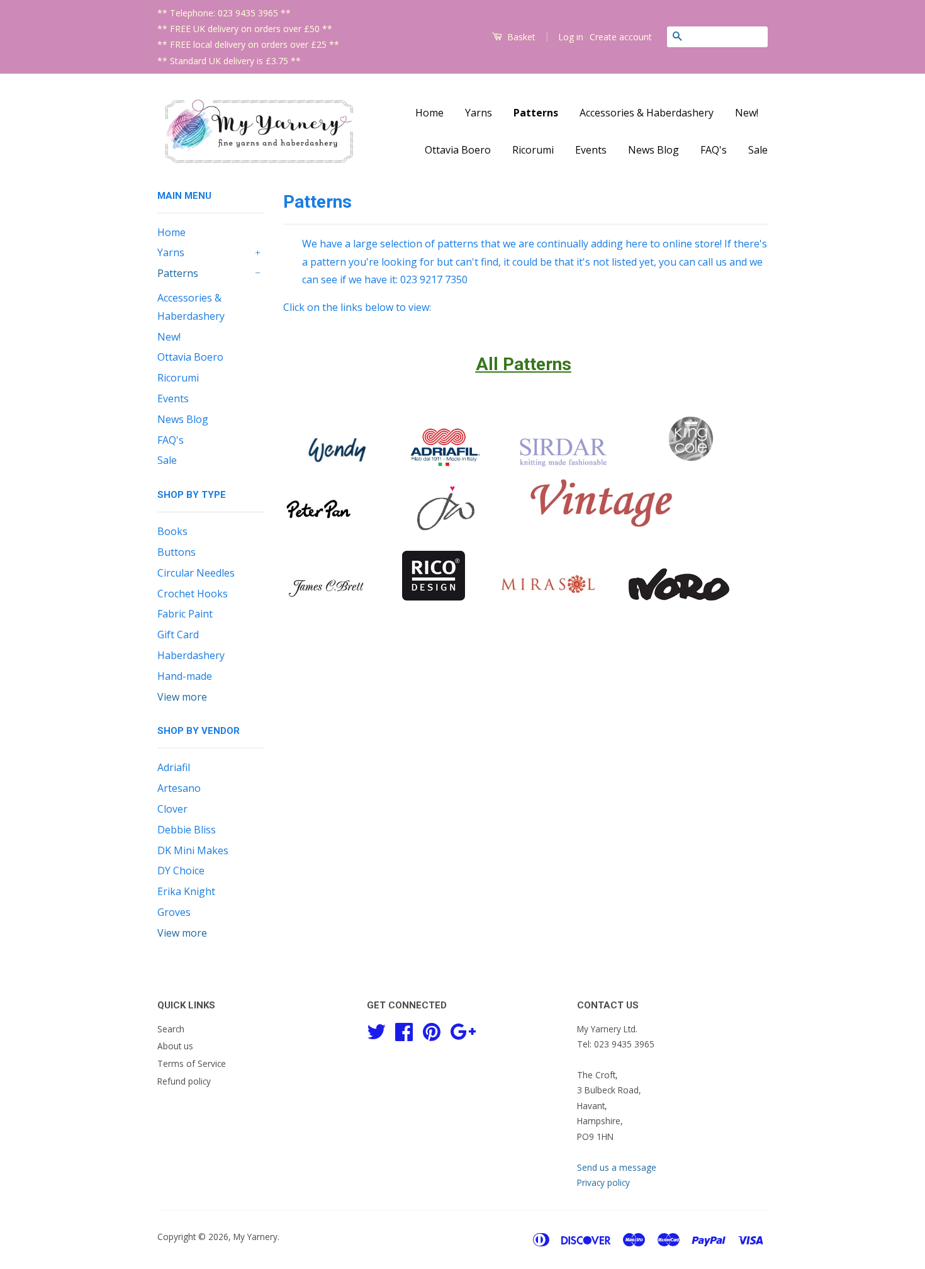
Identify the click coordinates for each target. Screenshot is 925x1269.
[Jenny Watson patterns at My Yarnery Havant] (446, 532)
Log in (570, 37)
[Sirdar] (563, 463)
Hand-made (184, 676)
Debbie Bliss (186, 830)
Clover (172, 809)
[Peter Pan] (318, 532)
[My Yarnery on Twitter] (376, 1029)
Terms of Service (191, 1063)
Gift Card (178, 634)
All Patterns (523, 364)
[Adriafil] (445, 463)
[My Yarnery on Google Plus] (463, 1029)
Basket (520, 37)
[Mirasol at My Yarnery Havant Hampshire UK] (548, 597)
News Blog (653, 150)
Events (591, 150)
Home (429, 113)
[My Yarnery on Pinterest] (431, 1029)
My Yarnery (255, 1237)
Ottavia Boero (458, 150)
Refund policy (184, 1081)
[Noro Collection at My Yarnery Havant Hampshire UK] (679, 597)
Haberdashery (191, 655)
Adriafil (173, 767)
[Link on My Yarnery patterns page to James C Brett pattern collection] (326, 597)
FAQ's (713, 150)
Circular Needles (196, 573)
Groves (174, 912)
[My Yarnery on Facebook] (404, 1029)
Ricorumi (533, 150)
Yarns (478, 113)
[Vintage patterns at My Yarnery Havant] (602, 532)
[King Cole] (691, 463)
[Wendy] (338, 463)
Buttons (176, 552)
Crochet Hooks (192, 594)
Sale (758, 150)
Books (172, 531)
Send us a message (616, 1167)
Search (170, 1029)
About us (175, 1046)
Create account (621, 37)
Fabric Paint (185, 614)
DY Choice (181, 870)
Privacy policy (603, 1182)
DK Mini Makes (192, 850)
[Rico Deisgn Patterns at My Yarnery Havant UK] (433, 597)
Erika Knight (186, 891)
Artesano (179, 788)
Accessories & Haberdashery (647, 113)
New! (746, 113)
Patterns (535, 113)
